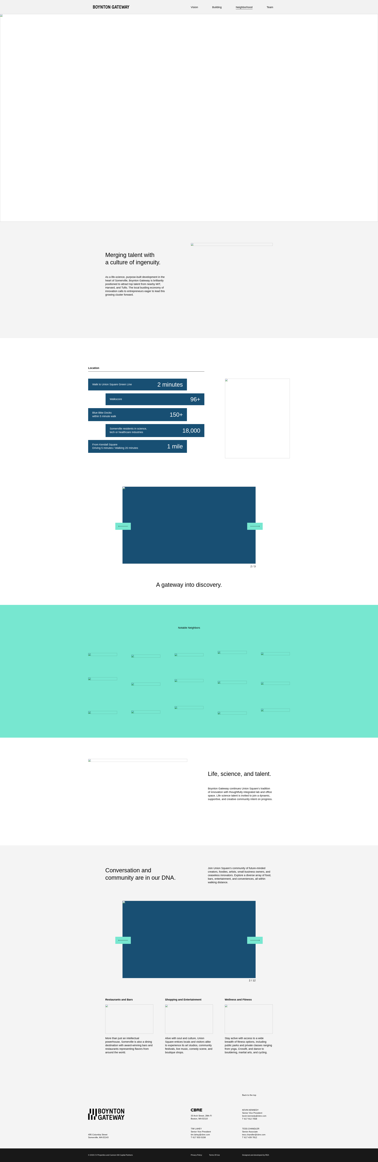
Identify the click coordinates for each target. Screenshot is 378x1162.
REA (267, 1155)
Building (217, 7)
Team (270, 7)
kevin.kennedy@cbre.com (254, 1116)
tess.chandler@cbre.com (253, 1134)
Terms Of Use (214, 1155)
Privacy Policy (196, 1155)
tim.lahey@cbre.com (200, 1134)
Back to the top (249, 1095)
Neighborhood (244, 7)
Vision (194, 7)
